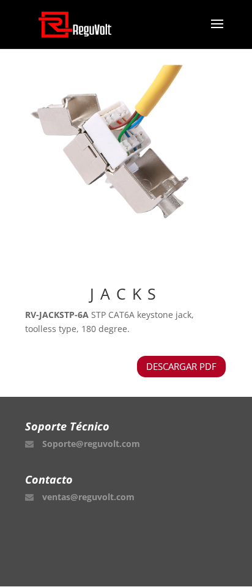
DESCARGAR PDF (181, 366)
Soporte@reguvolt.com (91, 443)
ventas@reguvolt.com (88, 497)
